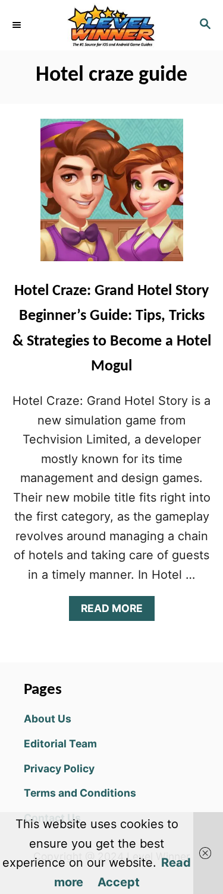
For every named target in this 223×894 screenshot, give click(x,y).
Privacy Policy (59, 768)
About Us (47, 718)
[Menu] (18, 25)
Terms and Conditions (80, 793)
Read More (116, 611)
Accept (119, 882)
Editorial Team (60, 743)
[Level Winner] (111, 25)
